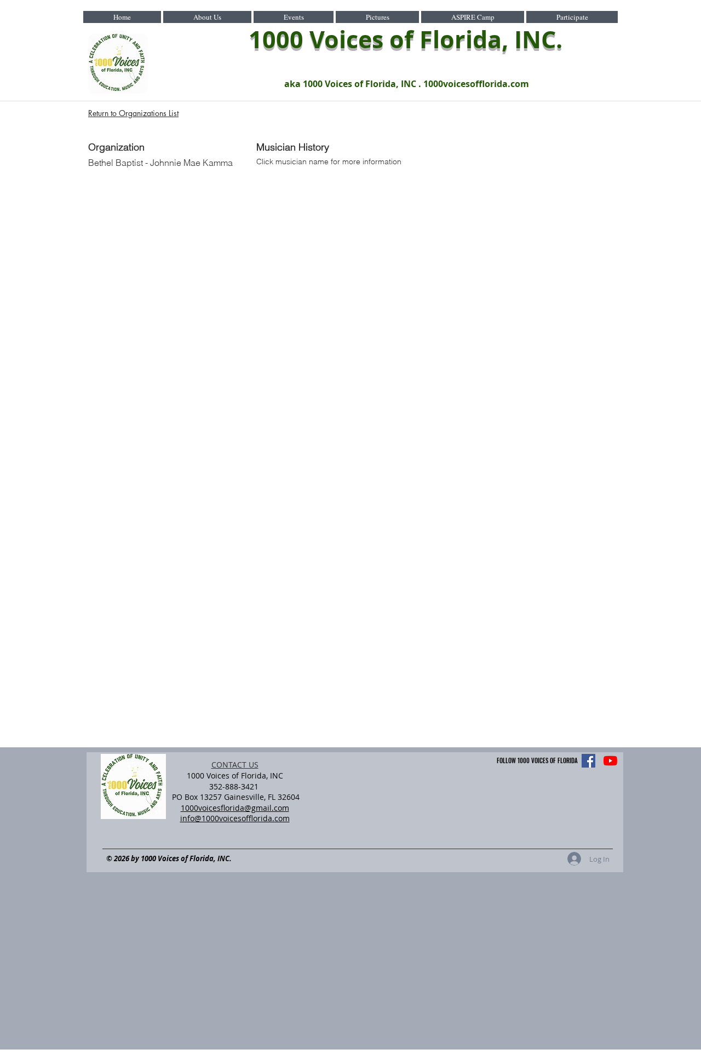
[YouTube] (610, 761)
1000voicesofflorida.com (476, 84)
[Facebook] (588, 761)
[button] (207, 17)
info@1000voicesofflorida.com (235, 818)
